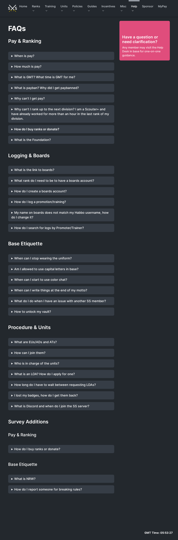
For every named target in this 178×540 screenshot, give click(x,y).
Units (64, 6)
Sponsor (147, 6)
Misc (123, 6)
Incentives (108, 6)
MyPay (162, 6)
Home (23, 6)
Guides (92, 6)
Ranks (36, 6)
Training (50, 6)
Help (134, 6)
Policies (77, 6)
